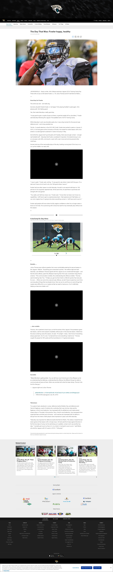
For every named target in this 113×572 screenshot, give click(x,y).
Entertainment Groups (69, 529)
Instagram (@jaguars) (101, 529)
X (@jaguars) (101, 531)
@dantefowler (39, 392)
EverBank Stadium (40, 535)
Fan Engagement (69, 524)
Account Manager (54, 524)
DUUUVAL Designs (69, 535)
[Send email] (78, 37)
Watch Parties (24, 537)
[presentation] (96, 477)
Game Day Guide (25, 524)
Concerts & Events (40, 529)
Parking (25, 529)
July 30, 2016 (54, 394)
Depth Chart (9, 531)
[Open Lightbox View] (56, 240)
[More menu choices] (50, 20)
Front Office (10, 537)
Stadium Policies (40, 537)
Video (85, 529)
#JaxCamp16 (59, 392)
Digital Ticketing (54, 537)
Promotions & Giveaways (69, 531)
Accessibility (40, 533)
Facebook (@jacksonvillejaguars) (101, 533)
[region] (56, 568)
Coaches (9, 533)
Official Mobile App (101, 524)
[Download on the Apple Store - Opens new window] (52, 556)
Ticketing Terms (54, 535)
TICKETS (54, 522)
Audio (85, 531)
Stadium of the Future (40, 524)
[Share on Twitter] (76, 37)
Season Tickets (54, 529)
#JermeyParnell (49, 392)
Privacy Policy (101, 546)
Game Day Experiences (69, 533)
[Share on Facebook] (73, 37)
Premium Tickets (54, 533)
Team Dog (9, 544)
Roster (9, 524)
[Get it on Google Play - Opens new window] (61, 556)
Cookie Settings (76, 567)
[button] (56, 164)
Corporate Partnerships (101, 544)
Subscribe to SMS (101, 537)
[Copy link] (81, 37)
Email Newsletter (101, 539)
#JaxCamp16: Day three (39, 219)
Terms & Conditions (101, 548)
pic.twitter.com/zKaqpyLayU (71, 392)
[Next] (66, 253)
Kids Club (69, 544)
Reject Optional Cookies (86, 567)
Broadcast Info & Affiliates (84, 533)
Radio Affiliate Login (84, 535)
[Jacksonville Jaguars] (56, 562)
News (85, 524)
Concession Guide (25, 535)
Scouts (9, 535)
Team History (9, 539)
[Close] (110, 567)
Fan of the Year (69, 537)
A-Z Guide (40, 531)
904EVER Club (69, 546)
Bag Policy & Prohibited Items (25, 533)
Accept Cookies (97, 567)
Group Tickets (54, 531)
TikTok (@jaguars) (101, 535)
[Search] (94, 20)
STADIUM (40, 522)
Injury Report (9, 529)
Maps (25, 531)
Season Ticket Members (69, 539)
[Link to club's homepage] (3, 20)
